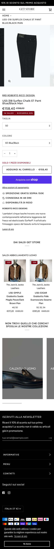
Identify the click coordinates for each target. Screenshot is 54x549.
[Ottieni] (48, 438)
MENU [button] (6, 464)
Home (5, 15)
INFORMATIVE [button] (11, 454)
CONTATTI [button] (9, 473)
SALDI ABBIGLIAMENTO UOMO (19, 255)
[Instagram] (9, 492)
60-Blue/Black (12, 143)
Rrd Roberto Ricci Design (18, 95)
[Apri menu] (6, 9)
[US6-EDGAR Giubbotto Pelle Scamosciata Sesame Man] (41, 271)
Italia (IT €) (12, 508)
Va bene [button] (27, 544)
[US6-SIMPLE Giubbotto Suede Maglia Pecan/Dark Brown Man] (15, 271)
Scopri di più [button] (20, 536)
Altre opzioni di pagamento (15, 187)
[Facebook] (3, 492)
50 (6, 125)
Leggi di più (8, 229)
